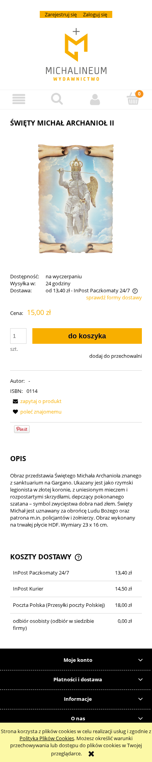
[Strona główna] (76, 54)
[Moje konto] (95, 99)
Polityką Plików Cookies (46, 738)
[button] (19, 99)
